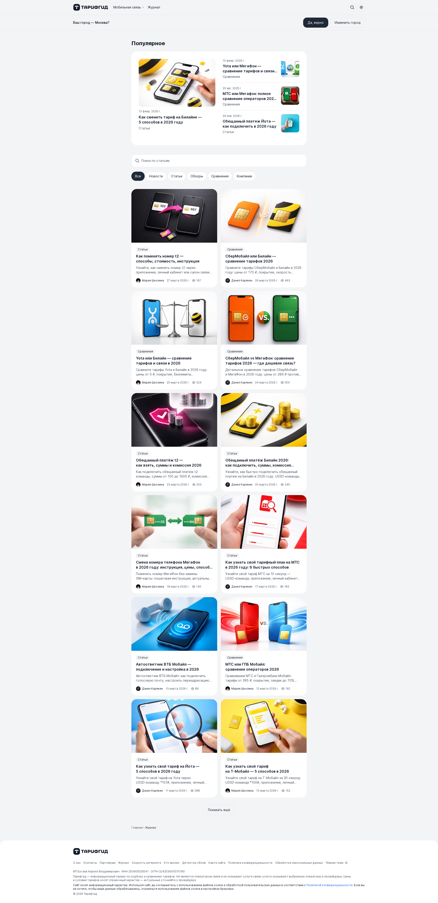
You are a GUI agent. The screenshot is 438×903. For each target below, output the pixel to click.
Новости (156, 176)
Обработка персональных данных (299, 862)
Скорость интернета (146, 862)
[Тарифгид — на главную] (90, 7)
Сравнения (220, 176)
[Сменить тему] (361, 7)
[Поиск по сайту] (352, 7)
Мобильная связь (127, 7)
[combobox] (222, 161)
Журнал (154, 7)
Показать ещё (219, 810)
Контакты (90, 862)
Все (138, 176)
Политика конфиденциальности (250, 862)
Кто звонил (171, 862)
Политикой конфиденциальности (329, 885)
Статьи (176, 176)
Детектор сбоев (194, 862)
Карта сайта (217, 862)
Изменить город (347, 22)
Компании (244, 176)
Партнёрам (107, 862)
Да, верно (316, 22)
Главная (137, 827)
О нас (77, 862)
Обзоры (196, 176)
